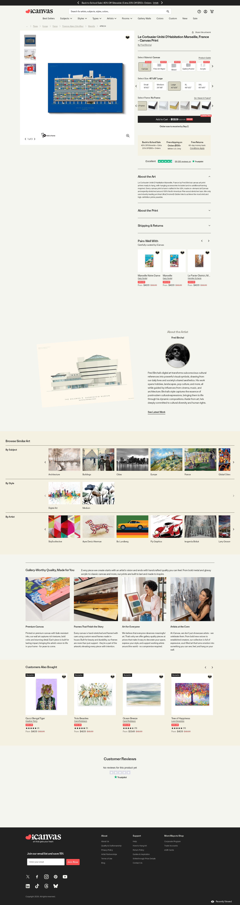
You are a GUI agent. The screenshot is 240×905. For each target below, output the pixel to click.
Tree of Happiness (180, 718)
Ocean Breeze (130, 718)
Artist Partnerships (109, 854)
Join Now (73, 862)
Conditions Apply (197, 148)
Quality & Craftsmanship (111, 846)
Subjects (64, 18)
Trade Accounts (171, 846)
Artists (110, 18)
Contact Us (137, 863)
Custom (173, 18)
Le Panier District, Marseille (199, 275)
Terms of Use (106, 858)
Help (135, 841)
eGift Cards (169, 850)
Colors (160, 18)
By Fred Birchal (145, 45)
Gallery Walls (144, 18)
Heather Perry (31, 721)
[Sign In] (205, 11)
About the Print (148, 210)
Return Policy (138, 850)
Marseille (91, 26)
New (184, 18)
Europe (45, 26)
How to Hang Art (140, 846)
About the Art (147, 176)
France (55, 26)
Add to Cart (183, 118)
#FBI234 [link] (103, 26)
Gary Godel (142, 278)
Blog (103, 863)
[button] (144, 66)
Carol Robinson (80, 721)
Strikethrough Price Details (144, 858)
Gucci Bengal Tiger (35, 718)
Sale (195, 18)
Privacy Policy (107, 850)
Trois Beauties (81, 718)
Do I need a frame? (202, 98)
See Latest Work (156, 412)
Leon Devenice (177, 721)
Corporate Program (172, 841)
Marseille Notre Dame (149, 275)
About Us (105, 841)
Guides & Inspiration (141, 854)
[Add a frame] (48, 135)
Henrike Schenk (194, 278)
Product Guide (205, 58)
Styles (81, 18)
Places (35, 26)
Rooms (125, 18)
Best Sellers (49, 18)
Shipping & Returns (150, 225)
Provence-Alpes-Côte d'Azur (72, 26)
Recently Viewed (224, 901)
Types (95, 18)
